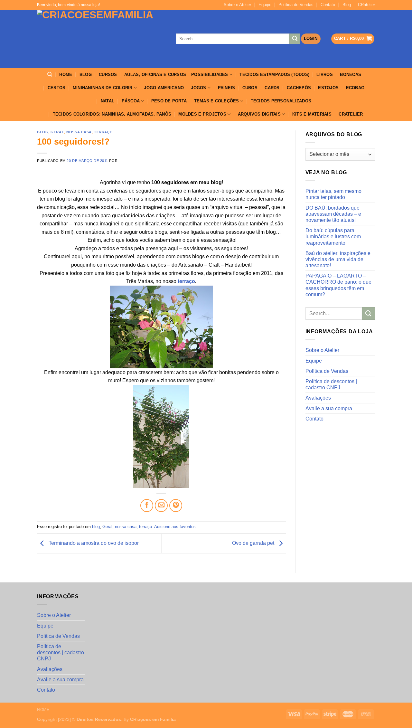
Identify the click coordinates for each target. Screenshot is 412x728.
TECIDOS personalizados (281, 101)
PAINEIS (226, 87)
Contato (328, 4)
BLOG (86, 74)
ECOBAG (355, 87)
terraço (103, 132)
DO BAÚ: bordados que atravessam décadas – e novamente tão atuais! (333, 214)
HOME (65, 74)
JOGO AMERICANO (164, 87)
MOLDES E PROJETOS (202, 114)
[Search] (49, 74)
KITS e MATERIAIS (312, 114)
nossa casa (79, 132)
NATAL (107, 101)
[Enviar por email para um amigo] (161, 505)
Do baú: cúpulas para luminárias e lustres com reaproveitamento (333, 236)
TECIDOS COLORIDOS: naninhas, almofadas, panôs (112, 114)
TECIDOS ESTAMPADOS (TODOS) (274, 74)
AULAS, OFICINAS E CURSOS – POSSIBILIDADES (176, 74)
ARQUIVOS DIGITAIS (259, 114)
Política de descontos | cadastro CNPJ (331, 384)
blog (42, 132)
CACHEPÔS (299, 87)
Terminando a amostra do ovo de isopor (93, 543)
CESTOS (57, 87)
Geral (57, 132)
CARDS (272, 87)
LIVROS (324, 74)
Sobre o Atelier (237, 4)
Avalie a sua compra (328, 408)
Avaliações (318, 398)
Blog (346, 4)
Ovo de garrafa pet (254, 543)
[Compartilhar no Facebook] (146, 505)
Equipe (264, 4)
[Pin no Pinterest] (175, 505)
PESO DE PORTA (169, 101)
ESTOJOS (328, 87)
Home (43, 709)
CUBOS (250, 87)
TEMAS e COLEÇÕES (216, 101)
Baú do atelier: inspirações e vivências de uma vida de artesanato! (337, 259)
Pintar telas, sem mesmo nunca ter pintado (333, 194)
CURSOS (108, 74)
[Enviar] (294, 38)
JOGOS (198, 87)
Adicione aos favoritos (175, 526)
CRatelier (366, 4)
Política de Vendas (296, 4)
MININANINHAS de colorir (103, 87)
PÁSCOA (131, 101)
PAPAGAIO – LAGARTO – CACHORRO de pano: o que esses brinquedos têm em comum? (338, 285)
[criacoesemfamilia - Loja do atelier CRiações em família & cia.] (101, 39)
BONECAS (350, 74)
